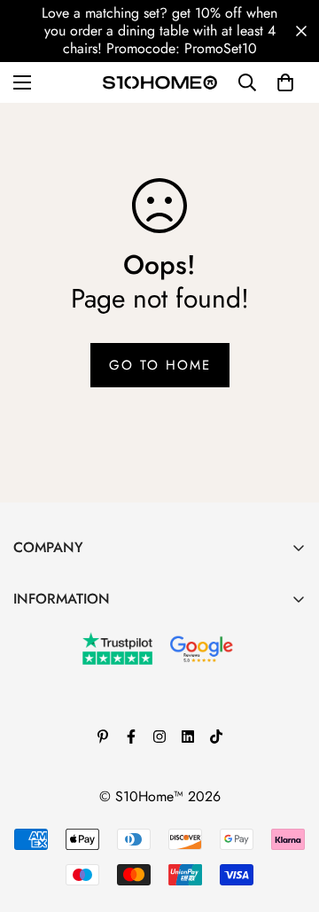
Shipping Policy (60, 783)
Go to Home (160, 365)
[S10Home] (160, 82)
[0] (285, 82)
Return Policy (52, 723)
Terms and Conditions (76, 692)
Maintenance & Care (74, 632)
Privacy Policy (55, 753)
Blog (27, 662)
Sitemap (37, 813)
